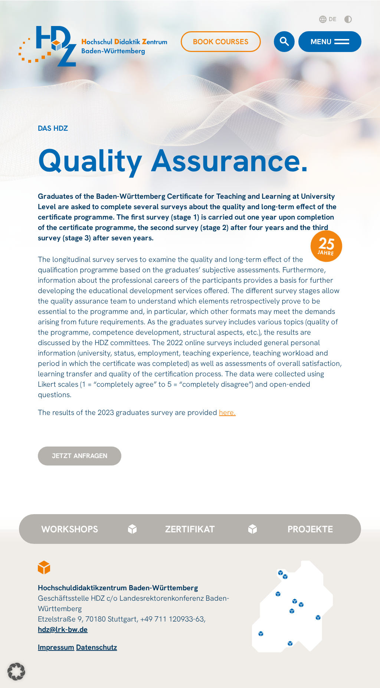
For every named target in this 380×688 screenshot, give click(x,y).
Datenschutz (96, 647)
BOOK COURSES (221, 41)
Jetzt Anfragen (79, 455)
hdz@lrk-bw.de (63, 629)
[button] (16, 671)
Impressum (56, 647)
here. (227, 412)
